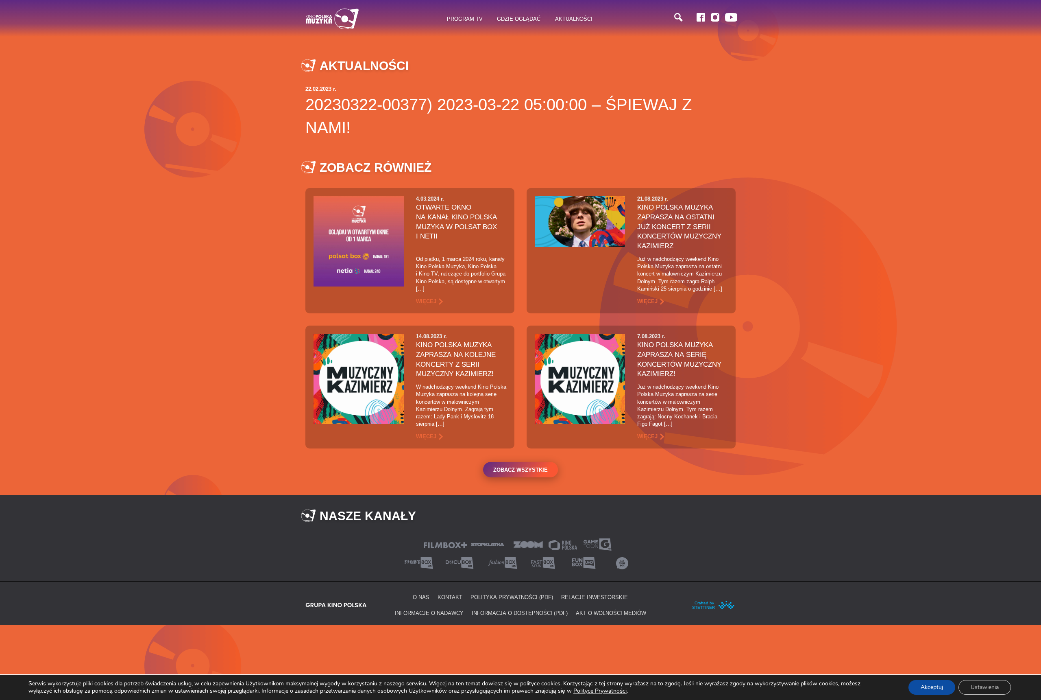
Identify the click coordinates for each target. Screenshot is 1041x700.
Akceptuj (932, 687)
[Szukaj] (678, 17)
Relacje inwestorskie (594, 597)
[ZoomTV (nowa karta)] (528, 544)
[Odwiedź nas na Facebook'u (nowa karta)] (701, 17)
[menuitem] (465, 19)
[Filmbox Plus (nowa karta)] (445, 544)
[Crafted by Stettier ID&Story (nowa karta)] (714, 604)
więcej (426, 301)
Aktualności (573, 18)
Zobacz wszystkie (520, 469)
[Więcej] (359, 241)
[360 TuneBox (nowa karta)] (622, 562)
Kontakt (450, 597)
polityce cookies (540, 683)
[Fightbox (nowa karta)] (419, 562)
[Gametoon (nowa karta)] (597, 544)
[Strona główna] (332, 19)
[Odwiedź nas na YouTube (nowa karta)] (731, 17)
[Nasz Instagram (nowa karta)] (715, 17)
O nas (421, 597)
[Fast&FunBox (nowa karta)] (540, 562)
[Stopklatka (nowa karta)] (487, 544)
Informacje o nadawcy (429, 613)
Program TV (465, 18)
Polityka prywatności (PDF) (511, 597)
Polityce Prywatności (600, 691)
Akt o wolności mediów (611, 613)
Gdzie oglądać (518, 18)
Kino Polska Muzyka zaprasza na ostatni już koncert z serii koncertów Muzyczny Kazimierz (679, 226)
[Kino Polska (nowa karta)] (563, 544)
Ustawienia (985, 687)
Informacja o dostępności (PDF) (520, 613)
